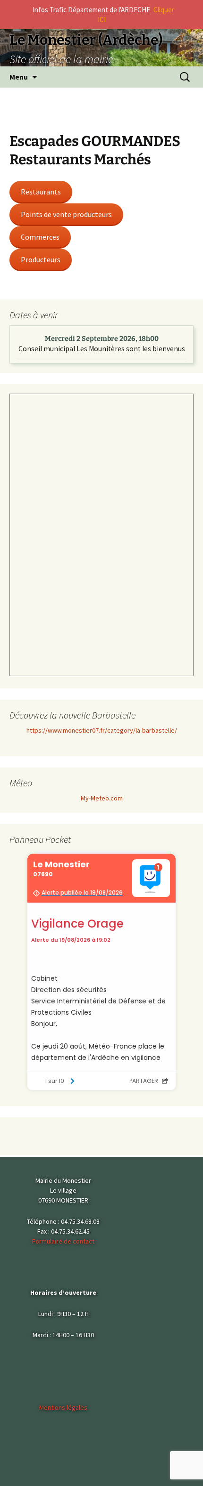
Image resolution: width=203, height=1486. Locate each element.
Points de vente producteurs (66, 214)
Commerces (40, 237)
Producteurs (40, 259)
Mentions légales (63, 1407)
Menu (18, 76)
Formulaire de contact (63, 1241)
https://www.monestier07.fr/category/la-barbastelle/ (101, 730)
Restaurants (41, 191)
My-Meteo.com (102, 798)
